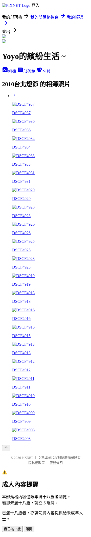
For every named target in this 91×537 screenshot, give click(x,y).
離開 (29, 529)
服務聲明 (56, 463)
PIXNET (27, 458)
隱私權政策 (36, 463)
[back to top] (6, 448)
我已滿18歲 (12, 529)
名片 (46, 71)
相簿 (12, 71)
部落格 (29, 71)
